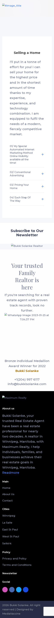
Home (6, 487)
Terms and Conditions (17, 564)
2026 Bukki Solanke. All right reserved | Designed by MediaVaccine (21, 609)
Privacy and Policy (14, 558)
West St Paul (10, 536)
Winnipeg (8, 515)
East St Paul (10, 529)
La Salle (7, 522)
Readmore (10, 472)
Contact (7, 500)
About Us (8, 494)
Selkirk (6, 543)
